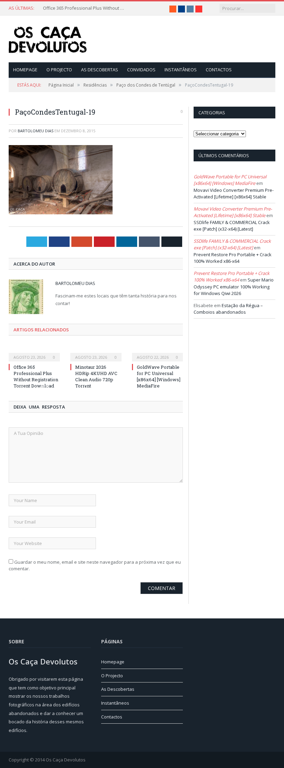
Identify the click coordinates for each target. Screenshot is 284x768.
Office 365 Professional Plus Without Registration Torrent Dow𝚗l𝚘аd (84, 8)
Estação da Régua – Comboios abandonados (228, 308)
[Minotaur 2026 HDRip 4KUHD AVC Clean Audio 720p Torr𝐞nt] (96, 352)
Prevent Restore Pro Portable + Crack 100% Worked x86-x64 (233, 258)
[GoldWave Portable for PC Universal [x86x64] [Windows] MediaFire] (157, 352)
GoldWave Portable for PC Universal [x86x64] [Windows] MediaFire (158, 376)
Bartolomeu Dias (35, 130)
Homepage (25, 69)
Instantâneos (181, 69)
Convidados (141, 69)
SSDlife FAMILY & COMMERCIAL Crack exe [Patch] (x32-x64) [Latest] (232, 225)
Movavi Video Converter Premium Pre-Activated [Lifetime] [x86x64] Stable (234, 193)
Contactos (219, 69)
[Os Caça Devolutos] (48, 39)
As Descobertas (99, 69)
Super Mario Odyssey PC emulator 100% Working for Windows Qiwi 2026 (234, 286)
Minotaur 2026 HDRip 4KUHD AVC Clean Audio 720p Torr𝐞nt (96, 376)
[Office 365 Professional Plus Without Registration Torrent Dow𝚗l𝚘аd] (34, 352)
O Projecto (59, 69)
